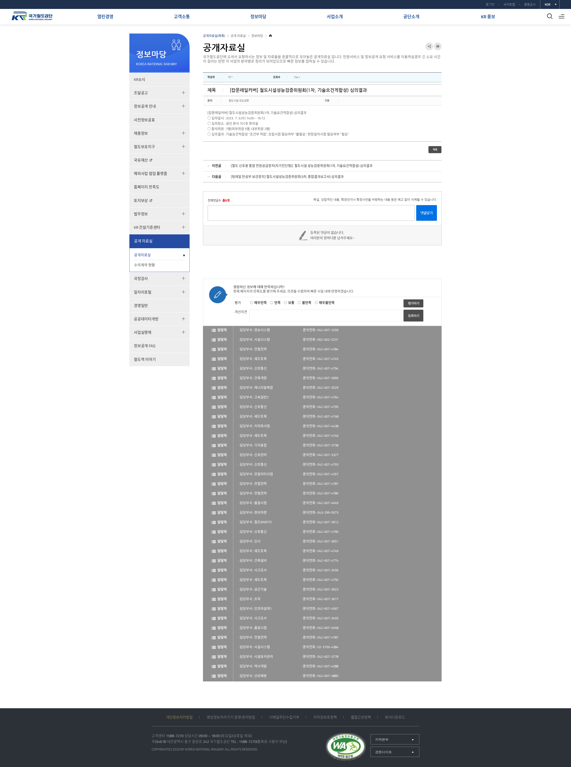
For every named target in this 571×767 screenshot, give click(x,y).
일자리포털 (142, 292)
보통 (291, 302)
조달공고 (141, 93)
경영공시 (530, 4)
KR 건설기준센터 (147, 227)
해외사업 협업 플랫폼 (150, 174)
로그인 (490, 4)
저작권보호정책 (325, 717)
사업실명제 (142, 332)
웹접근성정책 (361, 717)
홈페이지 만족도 (146, 187)
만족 (277, 302)
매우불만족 (327, 302)
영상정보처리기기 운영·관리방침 (231, 717)
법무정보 (141, 214)
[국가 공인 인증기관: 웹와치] (346, 748)
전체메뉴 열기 (560, 14)
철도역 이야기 (145, 359)
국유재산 (141, 160)
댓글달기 (426, 213)
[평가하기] (413, 303)
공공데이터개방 (146, 319)
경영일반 (141, 306)
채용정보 (141, 133)
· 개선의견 (240, 311)
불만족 (306, 302)
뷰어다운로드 (395, 717)
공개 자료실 (143, 241)
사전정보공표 (144, 120)
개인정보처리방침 (179, 717)
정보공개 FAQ (144, 346)
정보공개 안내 (145, 106)
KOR (547, 4)
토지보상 (141, 201)
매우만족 (260, 302)
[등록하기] (413, 320)
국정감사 (141, 279)
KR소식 (139, 79)
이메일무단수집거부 (284, 717)
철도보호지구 (144, 147)
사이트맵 (509, 4)
